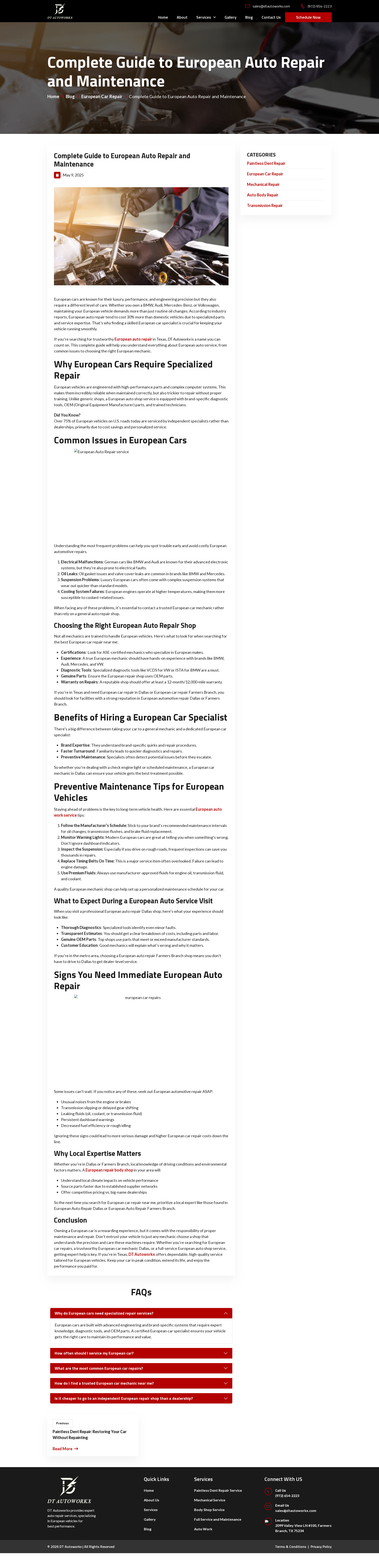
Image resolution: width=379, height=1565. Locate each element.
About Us (151, 1500)
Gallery (230, 17)
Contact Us (271, 17)
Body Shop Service (209, 1510)
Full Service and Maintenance (217, 1519)
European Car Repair (265, 173)
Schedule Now (308, 17)
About (182, 17)
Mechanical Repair (263, 184)
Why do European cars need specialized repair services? (104, 1313)
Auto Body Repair (262, 194)
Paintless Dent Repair (266, 163)
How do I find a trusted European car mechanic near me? (104, 1383)
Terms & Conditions (290, 1546)
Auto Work (203, 1529)
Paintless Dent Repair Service (218, 1490)
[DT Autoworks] (60, 10)
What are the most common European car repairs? (99, 1368)
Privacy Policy (321, 1546)
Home (163, 17)
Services (203, 17)
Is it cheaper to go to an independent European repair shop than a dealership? (124, 1398)
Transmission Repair (265, 205)
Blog (249, 17)
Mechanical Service (209, 1500)
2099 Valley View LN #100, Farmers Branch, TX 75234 (303, 1525)
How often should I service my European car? (94, 1353)
